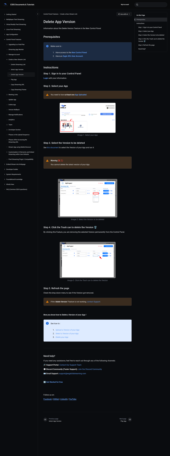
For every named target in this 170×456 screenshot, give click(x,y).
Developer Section (15, 130)
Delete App (12, 104)
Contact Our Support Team (70, 365)
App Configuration (12, 34)
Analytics (12, 120)
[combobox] (151, 4)
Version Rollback (14, 110)
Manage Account (14, 54)
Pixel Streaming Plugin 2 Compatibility (21, 159)
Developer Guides (12, 169)
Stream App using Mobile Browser (20, 147)
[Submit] (137, 5)
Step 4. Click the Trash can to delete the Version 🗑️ (151, 40)
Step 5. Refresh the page (146, 45)
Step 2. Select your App (146, 31)
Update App (12, 99)
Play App (14, 79)
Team (10, 125)
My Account (125, 4)
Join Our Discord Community (90, 369)
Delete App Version (17, 74)
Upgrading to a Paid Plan (17, 44)
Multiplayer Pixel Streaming (15, 19)
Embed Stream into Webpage (15, 164)
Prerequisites (140, 19)
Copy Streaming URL (17, 84)
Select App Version (17, 69)
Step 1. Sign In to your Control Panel (150, 27)
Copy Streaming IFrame (18, 89)
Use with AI (124, 14)
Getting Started (11, 14)
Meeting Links (13, 94)
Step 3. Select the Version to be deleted (151, 35)
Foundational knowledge (14, 179)
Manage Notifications (16, 115)
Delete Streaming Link (18, 64)
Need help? (142, 49)
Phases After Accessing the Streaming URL (18, 141)
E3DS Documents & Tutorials (22, 4)
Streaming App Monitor (16, 49)
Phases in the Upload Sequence (19, 135)
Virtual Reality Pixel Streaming (16, 24)
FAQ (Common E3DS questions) (16, 189)
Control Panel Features (13, 39)
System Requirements (13, 174)
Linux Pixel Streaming (13, 29)
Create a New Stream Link (17, 59)
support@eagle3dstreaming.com (72, 373)
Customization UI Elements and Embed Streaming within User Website (21, 153)
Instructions (140, 23)
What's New (10, 184)
